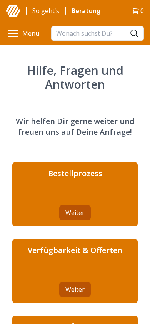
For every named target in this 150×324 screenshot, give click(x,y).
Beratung (86, 11)
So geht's (45, 11)
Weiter (75, 212)
